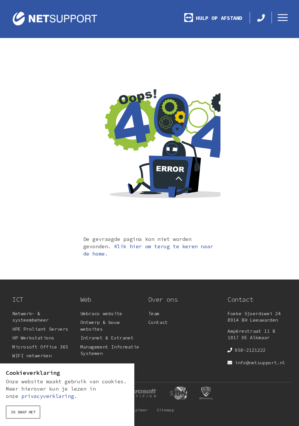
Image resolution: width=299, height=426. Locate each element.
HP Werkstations (33, 338)
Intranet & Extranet (106, 338)
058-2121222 (250, 350)
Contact (158, 322)
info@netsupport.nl (260, 362)
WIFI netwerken (31, 355)
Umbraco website (101, 313)
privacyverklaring (47, 396)
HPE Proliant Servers (40, 329)
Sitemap (165, 410)
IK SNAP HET (23, 412)
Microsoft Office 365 (40, 347)
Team (153, 313)
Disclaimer (135, 410)
